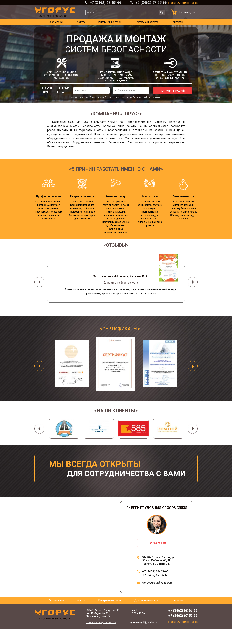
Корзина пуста (187, 12)
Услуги (81, 22)
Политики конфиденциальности (148, 97)
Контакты (177, 22)
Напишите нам (157, 542)
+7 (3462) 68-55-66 (105, 3)
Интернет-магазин (109, 22)
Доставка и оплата (146, 22)
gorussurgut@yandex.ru (157, 582)
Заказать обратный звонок (184, 3)
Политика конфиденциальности (101, 622)
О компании (56, 22)
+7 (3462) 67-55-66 (151, 3)
